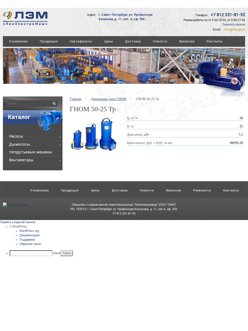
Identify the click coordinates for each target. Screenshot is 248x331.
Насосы (16, 136)
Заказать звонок (233, 24)
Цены (108, 41)
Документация (29, 235)
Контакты (215, 41)
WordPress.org (29, 231)
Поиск (56, 253)
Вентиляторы (21, 160)
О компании (18, 41)
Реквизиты (202, 190)
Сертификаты (81, 41)
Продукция (49, 41)
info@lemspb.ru (234, 29)
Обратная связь (30, 244)
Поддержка (27, 239)
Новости (160, 41)
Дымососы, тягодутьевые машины (30, 148)
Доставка (133, 41)
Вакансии (186, 41)
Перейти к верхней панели (17, 222)
